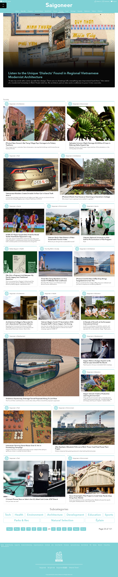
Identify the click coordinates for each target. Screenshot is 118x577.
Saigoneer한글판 (61, 568)
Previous (5, 43)
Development (75, 515)
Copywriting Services (38, 545)
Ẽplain (100, 520)
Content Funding (9, 545)
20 (34, 529)
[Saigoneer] (59, 4)
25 (59, 529)
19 (28, 529)
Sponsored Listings (75, 545)
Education (94, 515)
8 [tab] (115, 14)
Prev (17, 529)
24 (53, 529)
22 (45, 529)
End (83, 529)
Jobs (52, 545)
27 (70, 529)
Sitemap (94, 545)
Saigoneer (42, 568)
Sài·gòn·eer (51, 568)
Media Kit (100, 545)
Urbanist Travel (74, 568)
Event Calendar (84, 545)
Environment (35, 515)
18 (23, 529)
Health (19, 515)
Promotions (66, 545)
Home (2, 545)
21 (39, 529)
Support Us (17, 545)
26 (64, 529)
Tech (8, 515)
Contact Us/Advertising (26, 545)
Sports (109, 515)
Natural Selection (62, 520)
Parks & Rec (21, 520)
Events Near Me (58, 545)
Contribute (47, 545)
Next (112, 43)
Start (9, 529)
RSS (90, 545)
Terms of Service (5, 546)
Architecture (55, 515)
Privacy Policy (107, 545)
